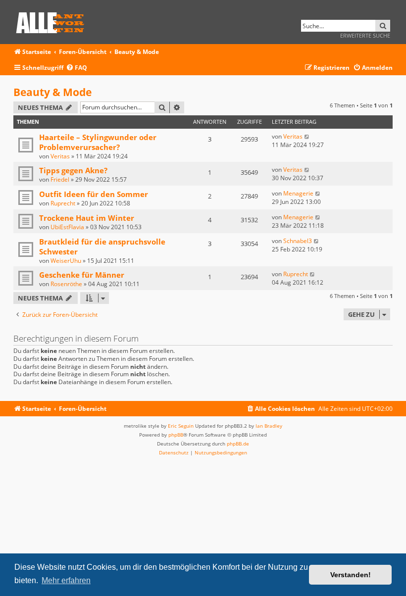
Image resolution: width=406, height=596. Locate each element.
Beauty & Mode (52, 92)
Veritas (60, 156)
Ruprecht (63, 203)
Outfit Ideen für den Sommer (93, 194)
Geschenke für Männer (81, 275)
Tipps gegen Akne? (73, 170)
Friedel (60, 179)
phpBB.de (238, 443)
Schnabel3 (297, 241)
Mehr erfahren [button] (66, 580)
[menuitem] (76, 68)
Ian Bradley (268, 425)
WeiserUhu (66, 260)
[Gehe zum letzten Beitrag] (307, 136)
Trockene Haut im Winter (86, 218)
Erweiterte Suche (365, 35)
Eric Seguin (181, 425)
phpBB (175, 434)
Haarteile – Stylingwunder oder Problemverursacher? (97, 142)
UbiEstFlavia (67, 227)
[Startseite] (53, 21)
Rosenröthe (66, 284)
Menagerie (298, 193)
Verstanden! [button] (350, 575)
